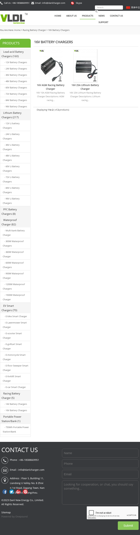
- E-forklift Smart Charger (12, 378)
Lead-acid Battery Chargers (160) (13, 54)
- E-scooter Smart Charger (12, 335)
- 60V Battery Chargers (15, 87)
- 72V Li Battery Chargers (11, 179)
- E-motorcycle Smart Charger (14, 357)
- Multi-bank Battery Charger (14, 232)
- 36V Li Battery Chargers (11, 147)
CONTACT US (19, 450)
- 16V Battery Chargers (15, 410)
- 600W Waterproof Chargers (13, 265)
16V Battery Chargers (58, 30)
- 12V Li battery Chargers (11, 125)
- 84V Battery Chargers (15, 100)
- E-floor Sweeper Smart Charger (15, 368)
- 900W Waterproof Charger (13, 275)
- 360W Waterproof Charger (13, 254)
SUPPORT (103, 22)
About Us (71, 15)
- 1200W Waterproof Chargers (14, 286)
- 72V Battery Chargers (15, 93)
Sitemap (6, 512)
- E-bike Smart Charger (15, 316)
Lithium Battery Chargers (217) (12, 115)
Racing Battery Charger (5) (11, 396)
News (102, 15)
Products (87, 15)
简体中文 (135, 7)
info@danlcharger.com (31, 469)
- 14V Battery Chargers (15, 404)
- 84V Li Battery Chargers (11, 190)
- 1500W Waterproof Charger (14, 297)
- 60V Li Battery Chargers (11, 168)
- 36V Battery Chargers (15, 74)
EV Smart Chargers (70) (9, 308)
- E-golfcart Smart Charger (12, 346)
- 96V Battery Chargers (15, 106)
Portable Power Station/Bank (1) (11, 419)
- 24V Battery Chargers (15, 68)
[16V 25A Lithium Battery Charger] (85, 81)
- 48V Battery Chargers (15, 81)
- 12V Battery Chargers (15, 62)
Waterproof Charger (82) (9, 222)
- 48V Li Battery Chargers (11, 158)
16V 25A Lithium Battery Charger (85, 86)
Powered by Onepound (14, 516)
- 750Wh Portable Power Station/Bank (16, 429)
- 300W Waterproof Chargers (13, 243)
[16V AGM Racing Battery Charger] (50, 81)
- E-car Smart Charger (15, 387)
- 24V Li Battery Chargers (11, 136)
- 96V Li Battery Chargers (11, 201)
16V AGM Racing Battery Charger (50, 86)
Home (57, 15)
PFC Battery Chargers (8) (9, 211)
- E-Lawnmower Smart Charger (15, 325)
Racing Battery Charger (34, 30)
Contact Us (116, 15)
